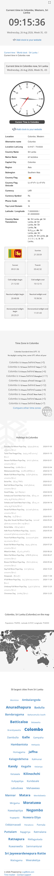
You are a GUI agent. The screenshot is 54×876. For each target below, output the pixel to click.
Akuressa (14, 700)
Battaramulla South (37, 714)
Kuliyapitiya (17, 781)
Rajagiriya (25, 831)
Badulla (39, 707)
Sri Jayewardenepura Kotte (25, 853)
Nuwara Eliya (32, 817)
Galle (26, 737)
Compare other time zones (27, 407)
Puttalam (10, 832)
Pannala (41, 824)
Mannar (10, 795)
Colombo (33, 729)
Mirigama (15, 803)
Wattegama (16, 860)
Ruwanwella (16, 846)
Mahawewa (33, 788)
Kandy (13, 766)
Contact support (24, 874)
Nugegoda (14, 817)
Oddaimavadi (13, 824)
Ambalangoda (31, 700)
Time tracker (9, 874)
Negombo (34, 810)
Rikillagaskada (35, 839)
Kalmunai (37, 759)
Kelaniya (39, 766)
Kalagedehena (18, 759)
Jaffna (33, 752)
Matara (24, 795)
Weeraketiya (33, 860)
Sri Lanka (33, 52)
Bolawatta (35, 722)
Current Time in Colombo (27, 122)
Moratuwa (32, 802)
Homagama (19, 752)
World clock (22, 52)
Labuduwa (17, 788)
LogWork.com (28, 871)
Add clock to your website (28, 39)
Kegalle (26, 766)
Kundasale (33, 781)
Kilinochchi (31, 774)
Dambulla (13, 737)
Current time (9, 52)
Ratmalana (40, 831)
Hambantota (19, 744)
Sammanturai (34, 846)
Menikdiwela (40, 795)
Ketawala (15, 774)
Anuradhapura (18, 707)
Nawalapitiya (15, 810)
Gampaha (38, 737)
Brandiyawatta (14, 730)
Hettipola (35, 744)
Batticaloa (19, 721)
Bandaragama (14, 714)
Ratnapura (16, 839)
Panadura (28, 824)
